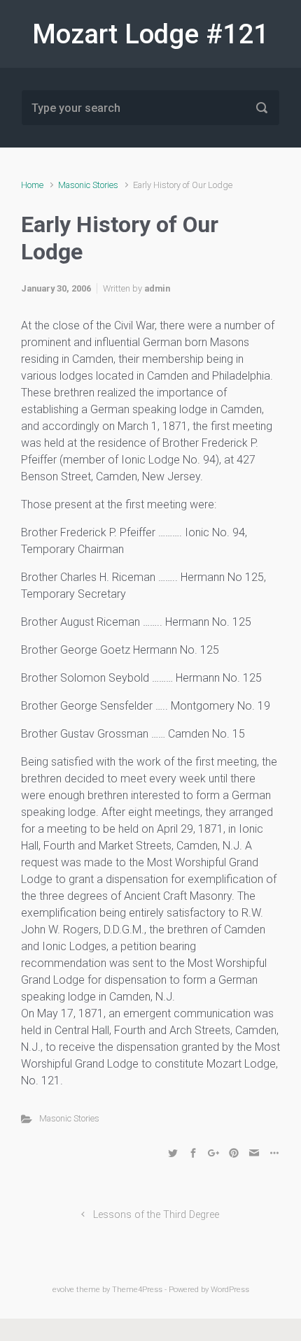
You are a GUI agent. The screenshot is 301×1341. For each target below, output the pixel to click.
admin (157, 288)
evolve (63, 1289)
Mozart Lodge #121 (150, 34)
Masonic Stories (88, 185)
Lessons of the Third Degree (156, 1215)
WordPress (230, 1289)
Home (32, 185)
